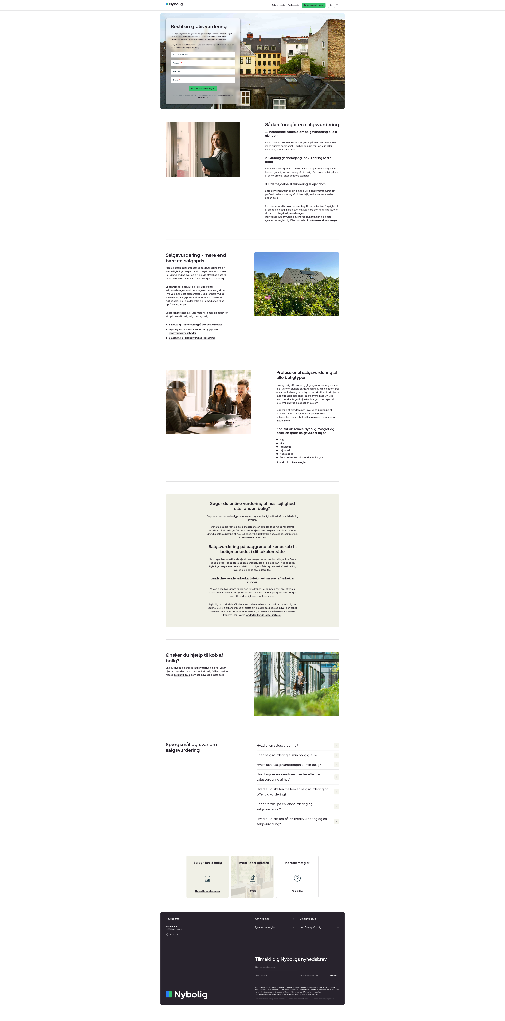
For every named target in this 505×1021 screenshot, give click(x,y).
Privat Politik (225, 95)
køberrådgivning (203, 667)
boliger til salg (182, 674)
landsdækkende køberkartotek (263, 615)
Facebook (174, 934)
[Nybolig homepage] (186, 995)
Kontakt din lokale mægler (291, 462)
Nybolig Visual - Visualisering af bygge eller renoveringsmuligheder (194, 331)
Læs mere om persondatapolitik (299, 999)
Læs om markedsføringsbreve (323, 999)
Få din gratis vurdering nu (203, 88)
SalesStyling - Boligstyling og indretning (192, 338)
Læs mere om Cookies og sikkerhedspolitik (270, 999)
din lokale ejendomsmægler (322, 220)
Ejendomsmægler (265, 927)
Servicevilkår (203, 97)
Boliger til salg (308, 918)
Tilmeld (333, 976)
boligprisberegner (240, 516)
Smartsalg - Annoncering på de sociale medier (195, 324)
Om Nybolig (262, 918)
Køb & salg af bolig (310, 927)
